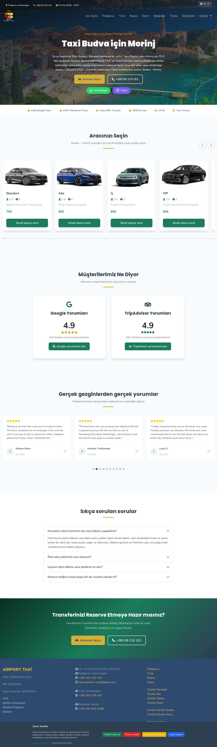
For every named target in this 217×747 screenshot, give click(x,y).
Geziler (204, 16)
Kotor (145, 16)
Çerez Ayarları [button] (156, 722)
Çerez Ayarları (176, 734)
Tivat (122, 16)
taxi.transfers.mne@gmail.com (97, 682)
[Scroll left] (202, 145)
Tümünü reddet (132, 734)
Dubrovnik (188, 16)
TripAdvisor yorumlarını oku (150, 346)
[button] (93, 469)
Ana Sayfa (91, 16)
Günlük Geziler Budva (160, 710)
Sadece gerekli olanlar (154, 734)
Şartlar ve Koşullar (14, 703)
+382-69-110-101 (90, 678)
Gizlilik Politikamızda (42, 743)
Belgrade (159, 16)
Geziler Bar (154, 694)
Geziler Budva (155, 698)
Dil (205, 4)
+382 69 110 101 (127, 79)
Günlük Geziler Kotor (160, 714)
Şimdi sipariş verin (27, 223)
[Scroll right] (211, 145)
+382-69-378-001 (90, 695)
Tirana (173, 16)
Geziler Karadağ (157, 689)
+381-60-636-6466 (91, 709)
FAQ (5, 698)
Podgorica (108, 16)
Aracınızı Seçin (91, 79)
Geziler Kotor (155, 703)
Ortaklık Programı (13, 707)
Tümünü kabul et (112, 734)
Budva (133, 16)
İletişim (7, 712)
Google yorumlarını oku (71, 346)
